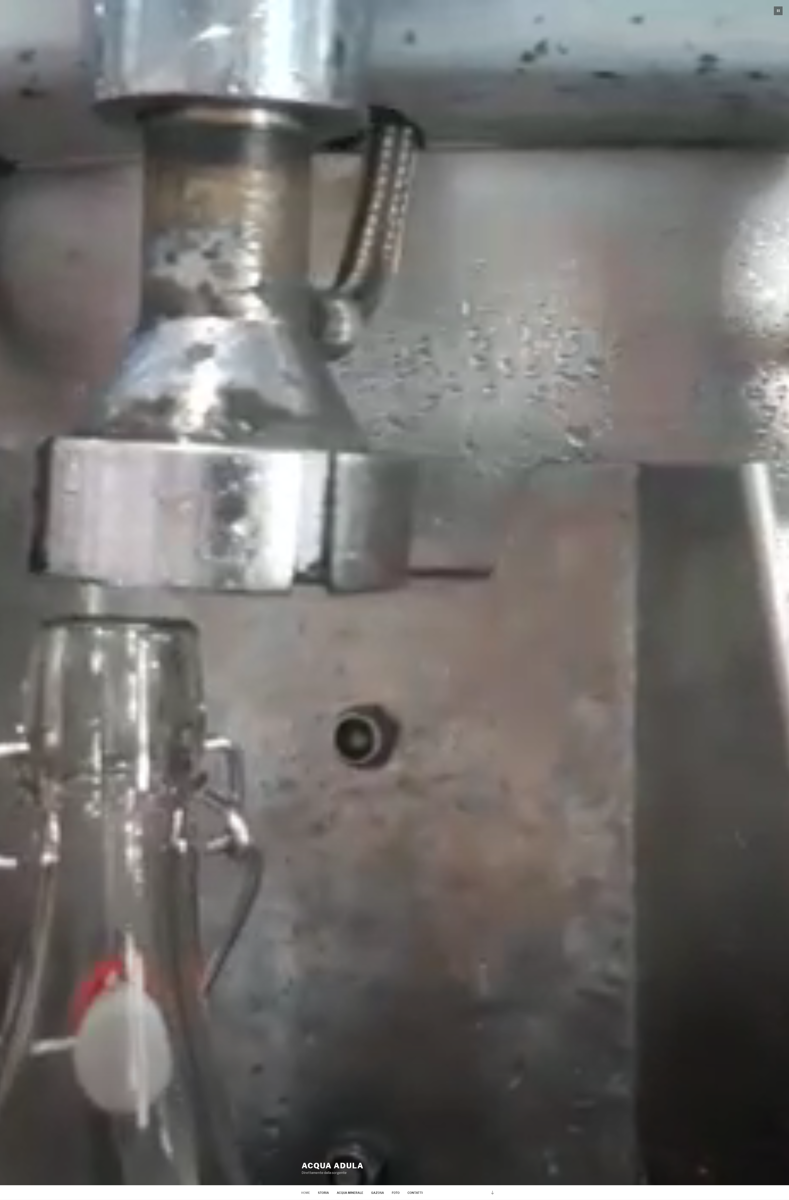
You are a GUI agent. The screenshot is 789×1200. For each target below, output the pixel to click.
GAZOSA (377, 1192)
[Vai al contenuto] (492, 1192)
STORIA (323, 1192)
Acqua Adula (333, 1165)
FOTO (396, 1192)
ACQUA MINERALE (350, 1192)
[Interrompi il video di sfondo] (778, 10)
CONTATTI (415, 1192)
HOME (305, 1192)
